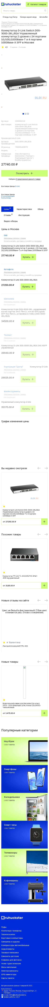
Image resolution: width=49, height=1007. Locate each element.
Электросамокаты (9, 971)
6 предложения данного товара (28, 179)
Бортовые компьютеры (12, 938)
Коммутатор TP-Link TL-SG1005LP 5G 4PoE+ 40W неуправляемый (20, 577)
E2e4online (9, 299)
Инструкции (24, 215)
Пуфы (3, 927)
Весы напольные (8, 967)
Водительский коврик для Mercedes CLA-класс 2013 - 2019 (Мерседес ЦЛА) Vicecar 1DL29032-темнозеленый (22, 705)
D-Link (17, 186)
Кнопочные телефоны (11, 931)
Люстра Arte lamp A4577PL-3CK (15, 646)
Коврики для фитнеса (11, 960)
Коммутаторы (12, 22)
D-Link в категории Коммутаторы (8, 197)
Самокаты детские (10, 956)
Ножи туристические (11, 963)
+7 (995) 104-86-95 (19, 993)
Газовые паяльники (10, 952)
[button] (39, 468)
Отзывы (7, 215)
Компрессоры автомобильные (15, 945)
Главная (4, 22)
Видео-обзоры (11, 221)
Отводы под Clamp (10, 17)
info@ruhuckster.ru (17, 995)
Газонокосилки (8, 934)
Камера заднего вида (28, 17)
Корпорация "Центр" (13, 367)
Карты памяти (7, 978)
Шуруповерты (7, 949)
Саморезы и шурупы (10, 942)
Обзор (40, 209)
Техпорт (8, 335)
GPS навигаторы (8, 974)
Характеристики (24, 209)
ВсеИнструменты (12, 391)
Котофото (8, 269)
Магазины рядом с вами (15, 238)
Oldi (5, 235)
